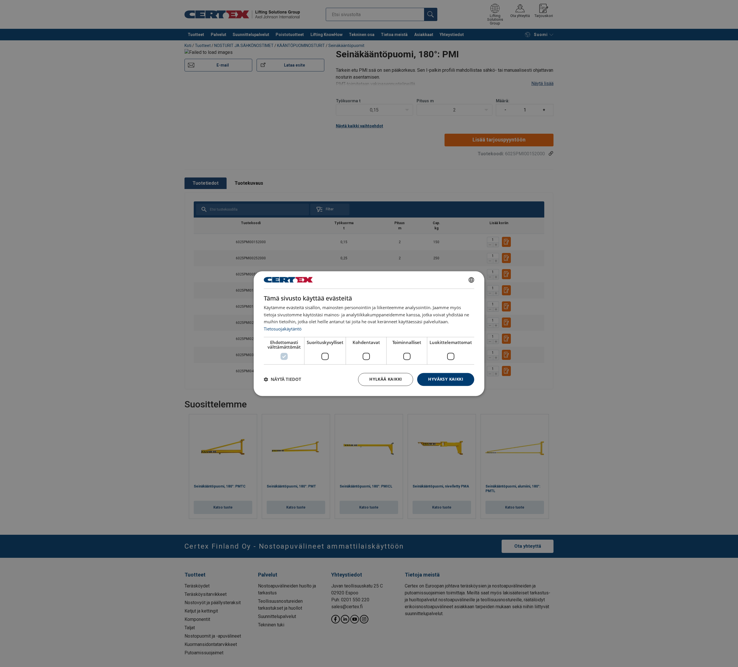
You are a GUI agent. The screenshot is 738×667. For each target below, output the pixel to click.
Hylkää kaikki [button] (385, 379)
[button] (282, 379)
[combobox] (471, 280)
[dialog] (369, 333)
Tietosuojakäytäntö (283, 329)
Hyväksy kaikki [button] (445, 379)
